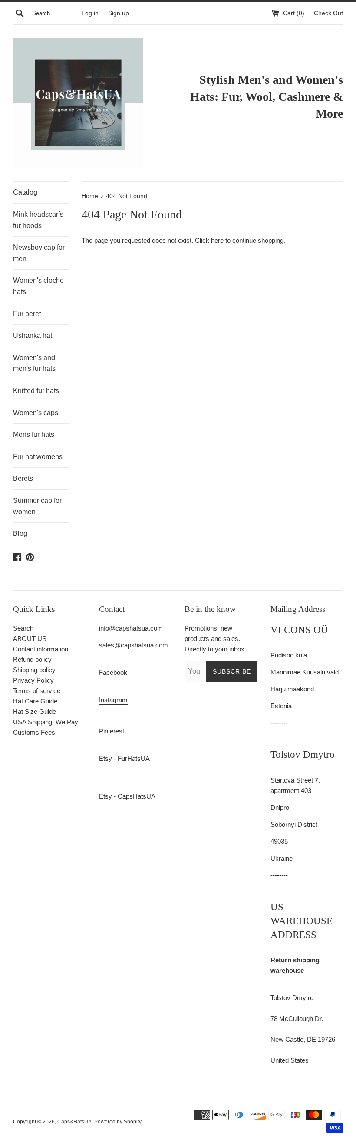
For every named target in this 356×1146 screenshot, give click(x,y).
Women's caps (35, 412)
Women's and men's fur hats (34, 363)
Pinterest (111, 731)
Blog (20, 533)
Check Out (328, 13)
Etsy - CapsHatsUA (127, 796)
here (217, 240)
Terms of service (36, 690)
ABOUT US (29, 638)
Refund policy (32, 659)
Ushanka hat (32, 335)
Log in (90, 13)
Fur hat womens (38, 456)
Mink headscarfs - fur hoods (40, 220)
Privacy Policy (33, 680)
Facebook (113, 672)
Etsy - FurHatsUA (124, 758)
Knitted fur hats (36, 390)
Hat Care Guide (35, 701)
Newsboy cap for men (39, 253)
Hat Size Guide (34, 711)
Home (91, 196)
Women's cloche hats (38, 286)
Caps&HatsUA (74, 1122)
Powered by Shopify (118, 1122)
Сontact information (40, 649)
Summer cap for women (37, 506)
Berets (23, 478)
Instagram (113, 699)
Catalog (25, 192)
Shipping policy (34, 670)
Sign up (118, 13)
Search (23, 628)
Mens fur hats (33, 434)
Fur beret (27, 313)
